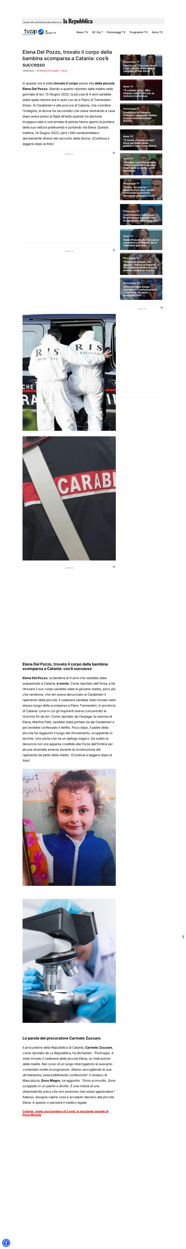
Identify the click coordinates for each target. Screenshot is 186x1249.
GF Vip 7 (97, 32)
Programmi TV (139, 32)
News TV (82, 32)
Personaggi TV (116, 32)
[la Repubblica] (78, 22)
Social (64, 70)
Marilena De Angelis (48, 70)
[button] (6, 1243)
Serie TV (157, 32)
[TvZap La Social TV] (39, 32)
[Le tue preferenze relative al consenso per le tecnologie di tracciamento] (183, 937)
